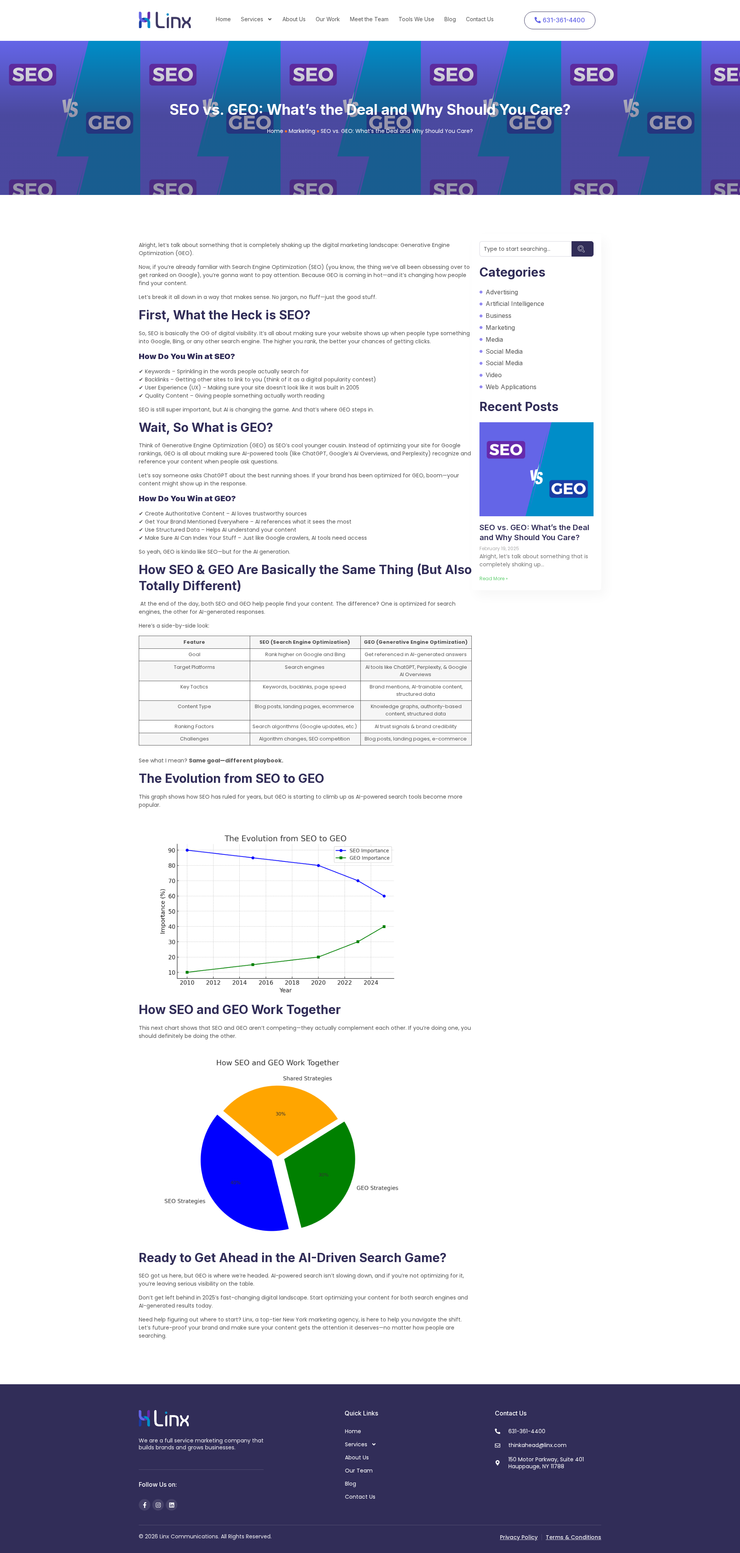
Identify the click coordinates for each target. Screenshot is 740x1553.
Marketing (302, 131)
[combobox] (525, 249)
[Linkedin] (171, 1505)
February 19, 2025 (499, 548)
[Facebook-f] (144, 1505)
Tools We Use (416, 19)
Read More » (493, 578)
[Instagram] (158, 1505)
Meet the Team (369, 19)
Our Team (359, 1470)
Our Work (328, 19)
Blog (450, 19)
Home (223, 19)
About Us (294, 19)
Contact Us (480, 19)
